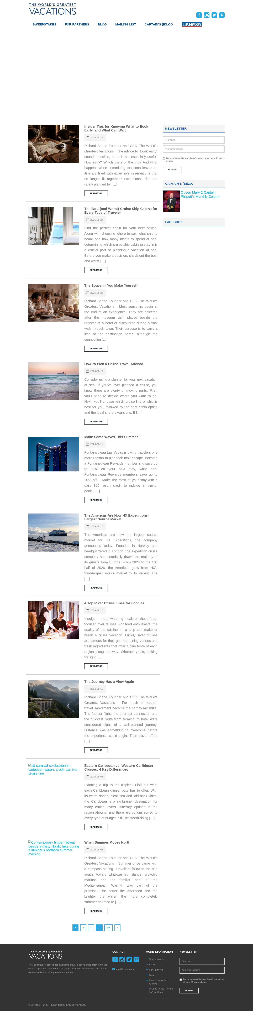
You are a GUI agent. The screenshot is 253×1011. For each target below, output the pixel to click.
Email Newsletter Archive (158, 982)
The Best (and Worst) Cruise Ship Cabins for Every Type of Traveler (120, 210)
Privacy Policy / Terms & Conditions (161, 990)
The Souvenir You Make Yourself (111, 285)
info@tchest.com (125, 969)
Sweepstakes (44, 24)
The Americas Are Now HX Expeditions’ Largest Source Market (116, 517)
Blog (102, 24)
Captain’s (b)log (159, 24)
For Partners (77, 24)
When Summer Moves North (107, 842)
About (152, 964)
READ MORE (96, 193)
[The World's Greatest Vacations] (52, 9)
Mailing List (125, 24)
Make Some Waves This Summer (111, 437)
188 (108, 928)
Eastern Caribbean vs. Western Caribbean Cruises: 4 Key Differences (118, 767)
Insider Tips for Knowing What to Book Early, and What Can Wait (116, 128)
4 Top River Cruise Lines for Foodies (114, 603)
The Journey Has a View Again (109, 682)
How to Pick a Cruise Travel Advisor (113, 364)
